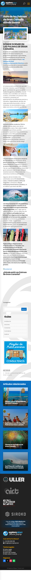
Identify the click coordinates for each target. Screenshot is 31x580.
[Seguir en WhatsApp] (14, 560)
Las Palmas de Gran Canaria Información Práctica (13, 61)
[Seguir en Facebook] (4, 560)
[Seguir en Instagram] (10, 560)
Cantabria (7, 331)
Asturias (7, 324)
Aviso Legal (8, 549)
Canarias (7, 328)
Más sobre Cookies (10, 554)
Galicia (6, 334)
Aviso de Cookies (10, 552)
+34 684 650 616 (9, 541)
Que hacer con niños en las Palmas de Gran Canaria (15, 424)
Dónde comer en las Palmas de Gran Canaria (15, 402)
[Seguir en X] (7, 560)
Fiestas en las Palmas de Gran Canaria (14, 445)
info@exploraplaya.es (12, 543)
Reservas (24, 572)
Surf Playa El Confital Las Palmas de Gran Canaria (14, 467)
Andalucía (7, 321)
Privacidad (7, 551)
